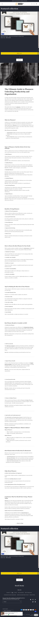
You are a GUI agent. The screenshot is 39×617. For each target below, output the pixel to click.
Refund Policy (32, 594)
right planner (27, 248)
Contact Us (8, 592)
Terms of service (33, 614)
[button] (2, 4)
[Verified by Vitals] (8, 614)
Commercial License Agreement (10, 594)
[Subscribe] (20, 602)
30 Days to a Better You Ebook (9, 613)
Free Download (21, 592)
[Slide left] (17, 57)
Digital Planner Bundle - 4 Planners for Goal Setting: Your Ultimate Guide (12, 36)
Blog (12, 592)
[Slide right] (22, 57)
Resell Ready (25, 512)
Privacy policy (28, 614)
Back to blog (20, 523)
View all (19, 59)
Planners (15, 125)
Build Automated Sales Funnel (23, 594)
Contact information (33, 615)
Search (15, 592)
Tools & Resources (28, 592)
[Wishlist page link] (31, 3)
